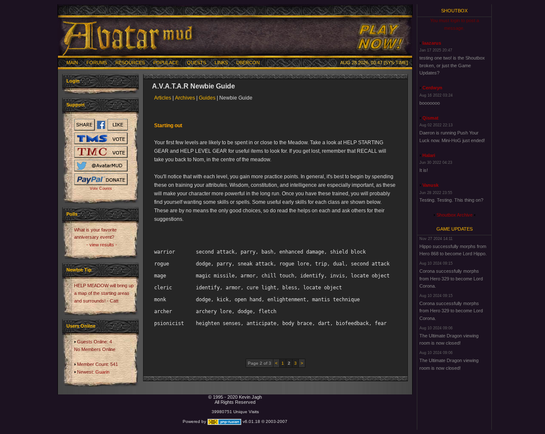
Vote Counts (101, 188)
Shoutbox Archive (454, 214)
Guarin (102, 371)
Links (221, 62)
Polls (71, 214)
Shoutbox (454, 10)
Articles (162, 98)
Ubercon (248, 62)
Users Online (80, 325)
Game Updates (454, 228)
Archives (185, 98)
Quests (196, 62)
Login (73, 80)
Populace (165, 62)
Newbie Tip (79, 269)
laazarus (431, 43)
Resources (130, 62)
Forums (96, 62)
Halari (428, 155)
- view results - (101, 244)
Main (72, 62)
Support (75, 104)
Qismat (430, 117)
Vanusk (430, 185)
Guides (207, 98)
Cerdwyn (432, 87)
